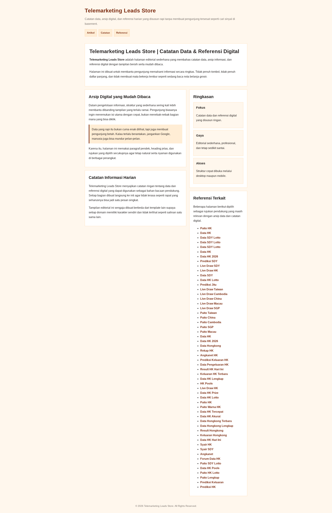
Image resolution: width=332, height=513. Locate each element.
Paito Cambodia (210, 322)
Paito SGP (207, 327)
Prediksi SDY (209, 261)
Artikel (91, 32)
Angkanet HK (209, 355)
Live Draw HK (209, 270)
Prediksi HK (208, 486)
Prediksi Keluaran (212, 482)
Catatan (105, 32)
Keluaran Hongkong (213, 435)
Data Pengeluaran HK (214, 364)
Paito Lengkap (209, 477)
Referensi (121, 32)
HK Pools (206, 383)
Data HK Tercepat (211, 411)
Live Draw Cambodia (213, 294)
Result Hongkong (211, 430)
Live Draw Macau (211, 303)
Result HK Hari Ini (211, 369)
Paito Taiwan (208, 312)
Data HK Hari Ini (210, 439)
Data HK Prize (209, 392)
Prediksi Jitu (208, 284)
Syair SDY (207, 449)
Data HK (205, 232)
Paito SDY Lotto (210, 463)
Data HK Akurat (210, 416)
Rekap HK (207, 350)
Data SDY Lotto (210, 237)
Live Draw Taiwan (211, 289)
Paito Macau (208, 331)
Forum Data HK (210, 458)
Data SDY (206, 275)
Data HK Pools (209, 468)
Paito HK (206, 228)
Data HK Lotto (209, 280)
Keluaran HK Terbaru (214, 374)
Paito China (207, 317)
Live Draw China (211, 298)
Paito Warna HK (210, 407)
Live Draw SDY (210, 265)
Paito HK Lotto (209, 472)
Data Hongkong (210, 345)
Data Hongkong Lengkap (216, 425)
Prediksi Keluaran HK (214, 359)
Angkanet (206, 454)
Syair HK (206, 444)
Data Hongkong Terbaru (216, 421)
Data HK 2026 (209, 256)
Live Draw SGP (210, 308)
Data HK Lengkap (211, 378)
